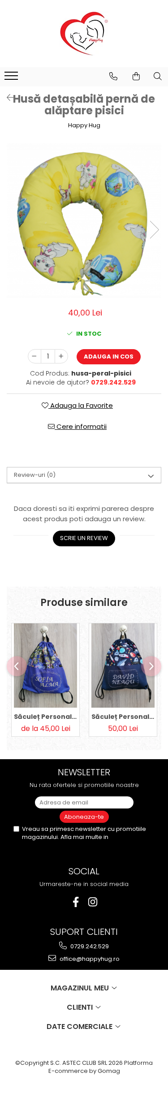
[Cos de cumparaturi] (136, 76)
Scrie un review (84, 538)
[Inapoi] (6, 97)
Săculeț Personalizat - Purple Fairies (45, 716)
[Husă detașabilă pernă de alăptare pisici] (84, 220)
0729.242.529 (89, 946)
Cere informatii (81, 426)
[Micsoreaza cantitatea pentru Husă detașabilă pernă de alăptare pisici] (34, 356)
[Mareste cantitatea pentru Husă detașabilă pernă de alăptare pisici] (61, 356)
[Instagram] (92, 902)
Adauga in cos (109, 356)
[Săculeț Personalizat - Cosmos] (123, 665)
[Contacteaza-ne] (113, 76)
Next (154, 229)
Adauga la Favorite (80, 405)
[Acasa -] (84, 33)
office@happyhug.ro (89, 959)
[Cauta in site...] (157, 76)
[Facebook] (75, 902)
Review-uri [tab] (35, 475)
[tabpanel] (84, 220)
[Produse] (12, 78)
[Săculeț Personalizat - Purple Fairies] (45, 665)
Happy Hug (84, 125)
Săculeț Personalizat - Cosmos (123, 716)
